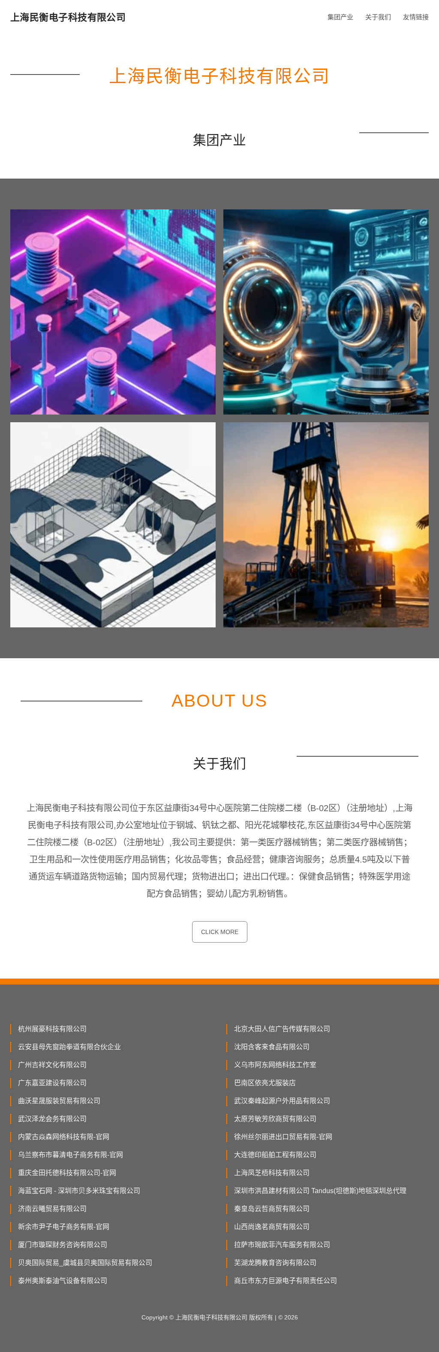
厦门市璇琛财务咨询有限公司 (62, 1244)
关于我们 (378, 17)
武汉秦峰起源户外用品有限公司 (282, 1100)
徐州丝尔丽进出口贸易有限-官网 (283, 1136)
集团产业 (340, 17)
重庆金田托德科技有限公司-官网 (67, 1172)
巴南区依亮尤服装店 (265, 1082)
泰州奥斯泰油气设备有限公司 (62, 1280)
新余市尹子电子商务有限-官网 (63, 1226)
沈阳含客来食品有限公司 (272, 1047)
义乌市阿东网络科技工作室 (275, 1064)
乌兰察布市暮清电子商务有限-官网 (70, 1154)
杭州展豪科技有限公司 (52, 1029)
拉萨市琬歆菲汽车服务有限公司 (282, 1244)
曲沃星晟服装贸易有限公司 (59, 1100)
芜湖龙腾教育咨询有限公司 (275, 1262)
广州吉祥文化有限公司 (52, 1064)
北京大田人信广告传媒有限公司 (282, 1029)
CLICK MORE (219, 931)
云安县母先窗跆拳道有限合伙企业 (69, 1047)
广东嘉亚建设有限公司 (52, 1082)
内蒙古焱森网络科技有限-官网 (63, 1136)
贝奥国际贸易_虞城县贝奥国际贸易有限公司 (85, 1262)
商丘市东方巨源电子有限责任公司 (285, 1280)
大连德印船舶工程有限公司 (275, 1154)
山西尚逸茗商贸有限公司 (272, 1226)
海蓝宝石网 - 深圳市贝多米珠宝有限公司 (79, 1190)
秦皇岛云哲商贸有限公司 (272, 1208)
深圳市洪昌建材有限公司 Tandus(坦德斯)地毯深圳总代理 (320, 1190)
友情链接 (416, 17)
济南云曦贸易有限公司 (52, 1208)
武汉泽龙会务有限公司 (52, 1118)
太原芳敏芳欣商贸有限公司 (275, 1118)
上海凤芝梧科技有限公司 (272, 1172)
